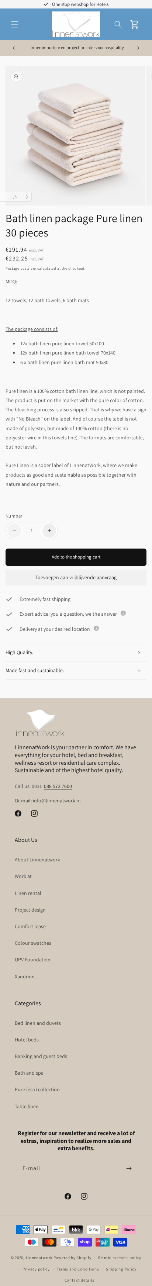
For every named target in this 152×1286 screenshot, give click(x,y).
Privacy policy (36, 1269)
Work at (23, 876)
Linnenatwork (39, 1257)
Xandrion (25, 976)
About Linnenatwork (37, 859)
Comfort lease (30, 926)
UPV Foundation (33, 959)
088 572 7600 (58, 786)
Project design (30, 909)
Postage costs (18, 268)
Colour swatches (33, 943)
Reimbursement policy (119, 1257)
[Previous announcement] (14, 48)
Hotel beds (27, 1039)
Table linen (27, 1106)
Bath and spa (29, 1072)
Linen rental (28, 893)
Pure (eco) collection (37, 1089)
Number (14, 516)
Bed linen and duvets (38, 1023)
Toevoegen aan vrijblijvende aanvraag (76, 577)
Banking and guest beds (41, 1056)
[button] (15, 24)
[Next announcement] (138, 48)
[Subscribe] (129, 1168)
